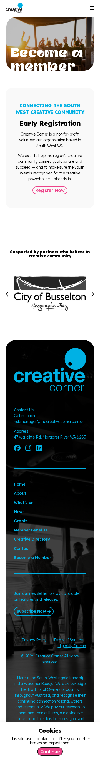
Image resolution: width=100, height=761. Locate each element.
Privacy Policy (34, 639)
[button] (7, 294)
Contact (22, 548)
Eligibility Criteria (72, 645)
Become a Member (32, 557)
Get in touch (24, 415)
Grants (21, 520)
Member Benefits (30, 530)
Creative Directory (32, 539)
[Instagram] (28, 448)
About (20, 493)
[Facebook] (17, 448)
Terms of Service (68, 639)
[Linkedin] (39, 448)
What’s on (24, 502)
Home (20, 484)
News (19, 511)
